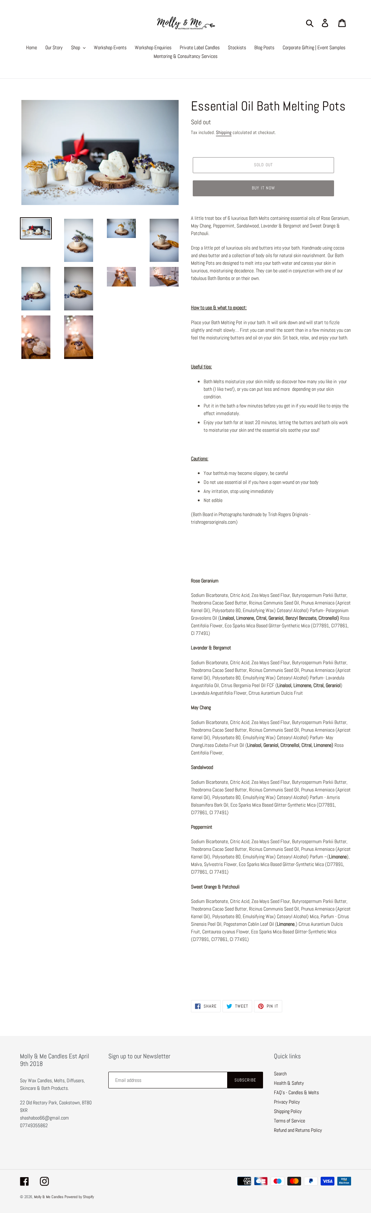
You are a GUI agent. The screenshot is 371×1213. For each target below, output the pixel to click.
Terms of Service (289, 1120)
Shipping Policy (288, 1111)
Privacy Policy (287, 1102)
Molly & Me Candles (48, 1196)
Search (280, 1073)
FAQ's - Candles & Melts (296, 1092)
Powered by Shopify (79, 1196)
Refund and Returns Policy (298, 1130)
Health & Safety (289, 1083)
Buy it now (263, 188)
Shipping (224, 132)
